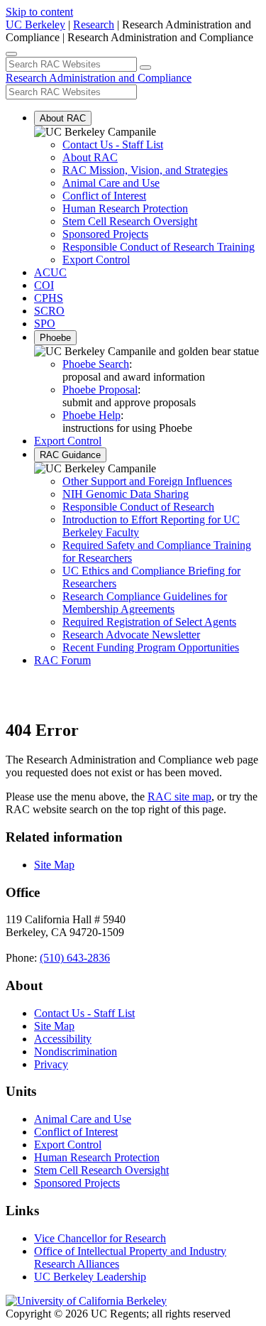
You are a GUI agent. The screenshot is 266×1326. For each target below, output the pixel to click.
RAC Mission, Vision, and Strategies (145, 170)
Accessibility (63, 1039)
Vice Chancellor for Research (100, 1238)
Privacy (51, 1064)
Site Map (54, 865)
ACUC (50, 272)
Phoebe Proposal (100, 390)
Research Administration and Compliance (99, 78)
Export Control (96, 260)
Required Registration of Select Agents (149, 622)
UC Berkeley (35, 24)
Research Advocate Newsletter (131, 635)
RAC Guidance (70, 455)
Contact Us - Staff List (112, 144)
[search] (145, 67)
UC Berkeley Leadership (90, 1277)
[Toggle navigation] (11, 54)
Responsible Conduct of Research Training (158, 247)
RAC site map (179, 796)
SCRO (49, 311)
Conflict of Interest (104, 196)
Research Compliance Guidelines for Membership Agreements (144, 602)
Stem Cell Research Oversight (129, 221)
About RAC (63, 118)
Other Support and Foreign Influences (147, 481)
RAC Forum (62, 660)
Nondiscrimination (75, 1051)
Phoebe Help (91, 415)
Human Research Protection (125, 208)
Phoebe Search (95, 364)
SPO (44, 323)
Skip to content (39, 12)
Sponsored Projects (105, 234)
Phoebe (55, 337)
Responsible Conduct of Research (138, 507)
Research (93, 24)
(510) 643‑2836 (75, 958)
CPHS (48, 298)
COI (44, 285)
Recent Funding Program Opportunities (150, 647)
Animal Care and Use (111, 183)
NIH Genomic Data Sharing (125, 494)
